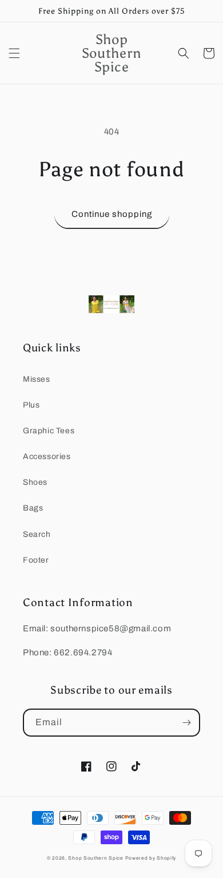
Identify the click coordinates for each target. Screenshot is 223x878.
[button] (14, 53)
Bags (33, 508)
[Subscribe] (186, 723)
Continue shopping (111, 214)
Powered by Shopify (151, 858)
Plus (31, 405)
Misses (36, 379)
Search (37, 534)
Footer (36, 560)
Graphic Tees (48, 430)
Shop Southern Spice (95, 858)
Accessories (47, 456)
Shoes (35, 482)
